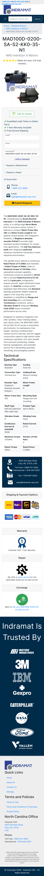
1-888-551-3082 (8, 2)
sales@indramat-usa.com (11, 4)
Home (6, 26)
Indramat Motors (18, 26)
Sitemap (10, 792)
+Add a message (22, 159)
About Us (11, 782)
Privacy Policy (13, 811)
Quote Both (12, 179)
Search (37, 19)
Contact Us (12, 787)
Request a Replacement (17, 165)
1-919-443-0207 (22, 2)
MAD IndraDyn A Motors (17, 28)
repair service (24, 577)
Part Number (9, 151)
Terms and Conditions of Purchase (22, 807)
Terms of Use (12, 802)
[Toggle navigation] (5, 19)
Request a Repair (14, 172)
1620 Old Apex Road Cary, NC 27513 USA (14, 828)
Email (7, 135)
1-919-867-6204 (30, 475)
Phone (8, 143)
